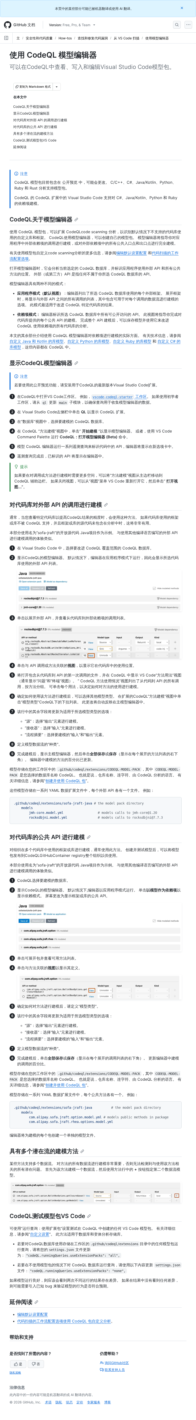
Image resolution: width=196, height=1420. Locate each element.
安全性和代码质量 (39, 38)
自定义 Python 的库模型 (88, 341)
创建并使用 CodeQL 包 (65, 780)
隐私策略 (15, 1372)
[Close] (182, 8)
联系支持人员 (115, 1370)
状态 (69, 1402)
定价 (79, 1402)
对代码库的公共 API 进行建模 (47, 837)
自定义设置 (39, 1234)
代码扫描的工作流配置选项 (40, 1321)
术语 (48, 1402)
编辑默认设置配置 (131, 252)
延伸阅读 (21, 1301)
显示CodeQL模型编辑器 (41, 363)
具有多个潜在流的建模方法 (44, 1151)
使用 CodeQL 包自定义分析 (87, 1321)
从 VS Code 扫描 (126, 38)
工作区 (120, 396)
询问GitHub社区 (117, 1363)
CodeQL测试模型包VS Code (47, 1216)
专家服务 (93, 1402)
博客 (107, 1402)
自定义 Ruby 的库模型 (132, 341)
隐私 (58, 1402)
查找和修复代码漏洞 (93, 38)
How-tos (65, 38)
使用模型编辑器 (157, 38)
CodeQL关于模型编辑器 (41, 219)
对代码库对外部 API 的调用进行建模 (56, 504)
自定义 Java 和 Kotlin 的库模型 (37, 341)
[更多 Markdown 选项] (57, 87)
